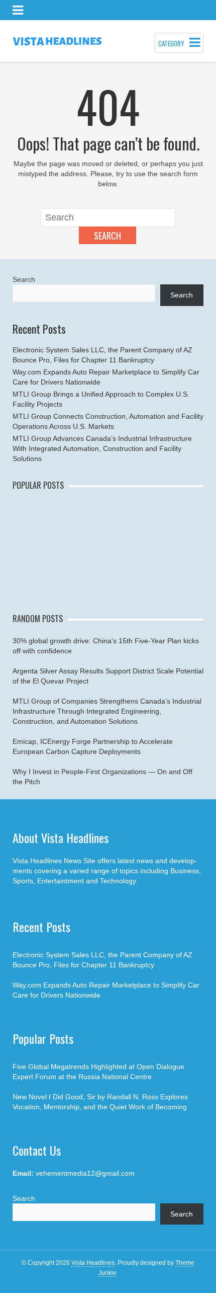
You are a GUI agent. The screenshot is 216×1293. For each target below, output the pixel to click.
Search (107, 235)
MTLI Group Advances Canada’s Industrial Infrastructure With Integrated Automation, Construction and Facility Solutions (102, 448)
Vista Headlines (93, 1262)
